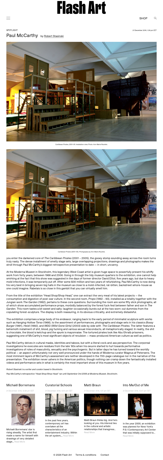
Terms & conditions (86, 454)
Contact (105, 454)
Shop (143, 18)
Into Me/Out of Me (136, 385)
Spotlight (12, 30)
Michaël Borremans (20, 385)
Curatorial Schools (58, 385)
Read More (19, 441)
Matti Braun (92, 385)
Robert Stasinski (54, 36)
